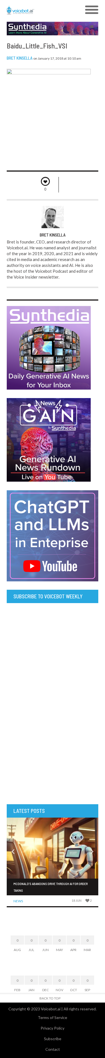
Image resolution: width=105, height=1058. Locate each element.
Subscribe (52, 1038)
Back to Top (49, 998)
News (18, 901)
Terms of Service (52, 1017)
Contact (52, 1049)
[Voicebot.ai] (41, 10)
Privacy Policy (52, 1028)
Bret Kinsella (19, 57)
